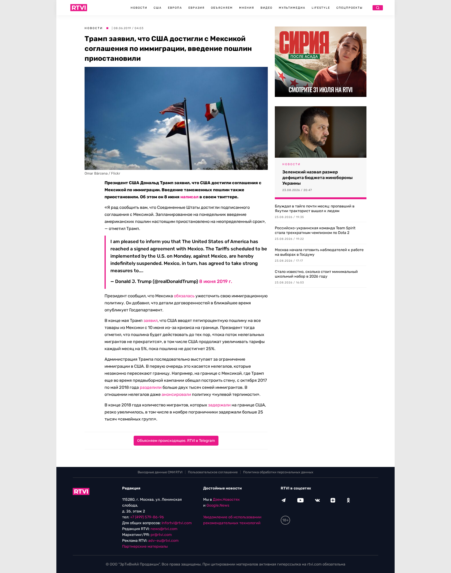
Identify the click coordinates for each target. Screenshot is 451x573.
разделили (151, 387)
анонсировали (176, 394)
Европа (175, 7)
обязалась (184, 295)
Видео (266, 7)
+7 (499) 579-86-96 (147, 517)
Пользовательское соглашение (213, 472)
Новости (139, 7)
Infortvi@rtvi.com (177, 523)
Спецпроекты (349, 7)
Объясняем (222, 7)
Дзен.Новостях (226, 499)
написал (189, 196)
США (158, 7)
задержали (219, 405)
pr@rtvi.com (161, 534)
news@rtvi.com (164, 529)
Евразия (196, 7)
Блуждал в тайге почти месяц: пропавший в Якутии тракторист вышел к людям (314, 208)
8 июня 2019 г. (215, 281)
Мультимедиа (292, 7)
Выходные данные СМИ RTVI (160, 472)
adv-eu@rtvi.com (163, 540)
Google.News (217, 505)
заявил (151, 320)
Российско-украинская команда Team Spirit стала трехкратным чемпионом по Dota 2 (315, 230)
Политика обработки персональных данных (278, 472)
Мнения (246, 7)
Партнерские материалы (145, 546)
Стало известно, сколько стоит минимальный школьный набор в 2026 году (316, 274)
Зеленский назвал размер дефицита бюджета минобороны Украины (317, 177)
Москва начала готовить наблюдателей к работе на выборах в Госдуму (319, 252)
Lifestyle (321, 7)
